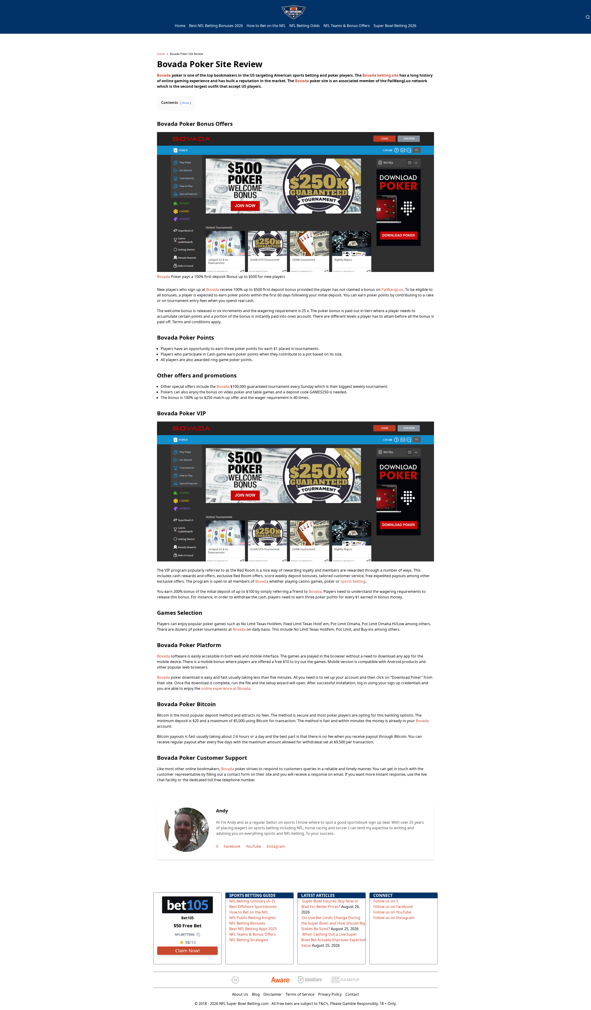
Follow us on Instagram (393, 917)
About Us (240, 994)
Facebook (232, 846)
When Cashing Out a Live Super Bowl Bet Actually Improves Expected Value (333, 940)
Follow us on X (385, 901)
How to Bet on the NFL (266, 25)
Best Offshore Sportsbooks (253, 906)
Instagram (276, 846)
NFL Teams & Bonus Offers (346, 25)
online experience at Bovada (225, 688)
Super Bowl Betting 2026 (395, 25)
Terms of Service (300, 994)
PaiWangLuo (392, 289)
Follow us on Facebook (393, 906)
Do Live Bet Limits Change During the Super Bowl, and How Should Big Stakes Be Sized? (333, 923)
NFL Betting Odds (304, 25)
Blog (256, 994)
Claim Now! (187, 950)
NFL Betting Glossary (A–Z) (252, 901)
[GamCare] (309, 980)
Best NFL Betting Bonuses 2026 (216, 25)
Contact (352, 994)
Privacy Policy (330, 994)
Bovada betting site (380, 75)
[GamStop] (345, 980)
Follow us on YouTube (392, 912)
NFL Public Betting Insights (252, 917)
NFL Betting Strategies (248, 939)
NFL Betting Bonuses (247, 923)
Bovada (164, 75)
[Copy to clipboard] (198, 934)
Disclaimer (272, 994)
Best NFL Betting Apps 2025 (253, 928)
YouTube (253, 846)
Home (180, 25)
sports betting (353, 581)
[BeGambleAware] (268, 980)
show (185, 103)
